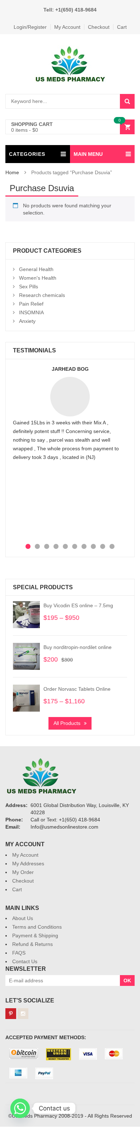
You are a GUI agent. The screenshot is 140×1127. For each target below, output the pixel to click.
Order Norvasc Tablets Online (77, 689)
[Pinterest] (11, 1013)
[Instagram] (23, 1013)
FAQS (18, 953)
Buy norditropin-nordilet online (77, 647)
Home (12, 172)
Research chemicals (42, 295)
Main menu (88, 154)
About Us (22, 918)
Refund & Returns (32, 944)
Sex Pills (28, 286)
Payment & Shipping (35, 935)
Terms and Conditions (37, 927)
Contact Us (24, 961)
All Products (66, 723)
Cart (122, 27)
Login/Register (30, 27)
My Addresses (28, 863)
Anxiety (27, 321)
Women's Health (37, 278)
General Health (36, 269)
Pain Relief (31, 304)
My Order (23, 872)
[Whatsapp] (20, 1108)
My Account (67, 27)
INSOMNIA (31, 312)
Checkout (98, 27)
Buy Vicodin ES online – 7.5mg (78, 605)
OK (127, 980)
